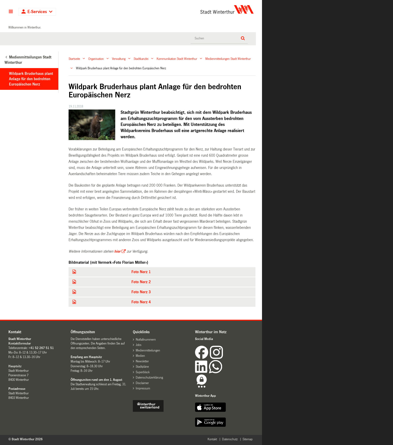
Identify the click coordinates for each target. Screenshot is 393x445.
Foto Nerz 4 (141, 302)
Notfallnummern (146, 339)
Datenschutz (230, 439)
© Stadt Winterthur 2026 (25, 439)
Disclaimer (142, 383)
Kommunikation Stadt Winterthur (177, 58)
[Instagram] (216, 357)
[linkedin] (202, 372)
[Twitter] (223, 357)
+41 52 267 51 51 (41, 348)
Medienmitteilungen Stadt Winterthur (228, 58)
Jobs (138, 345)
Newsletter (142, 361)
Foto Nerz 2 (141, 282)
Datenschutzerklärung (149, 377)
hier (117, 251)
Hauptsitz (14, 366)
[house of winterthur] (148, 410)
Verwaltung (118, 58)
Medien (140, 355)
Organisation (96, 58)
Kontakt (212, 439)
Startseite (74, 58)
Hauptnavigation (10, 12)
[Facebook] (202, 357)
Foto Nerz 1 (141, 272)
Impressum (143, 388)
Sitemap (248, 439)
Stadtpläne (142, 366)
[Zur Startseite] (189, 9)
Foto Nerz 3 (141, 292)
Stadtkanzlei (141, 58)
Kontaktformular (19, 343)
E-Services (37, 11)
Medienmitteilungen (148, 350)
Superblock (143, 372)
